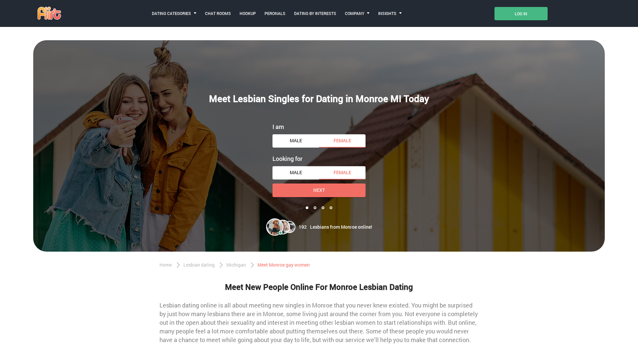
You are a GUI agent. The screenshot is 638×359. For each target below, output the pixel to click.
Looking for (287, 159)
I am (278, 127)
